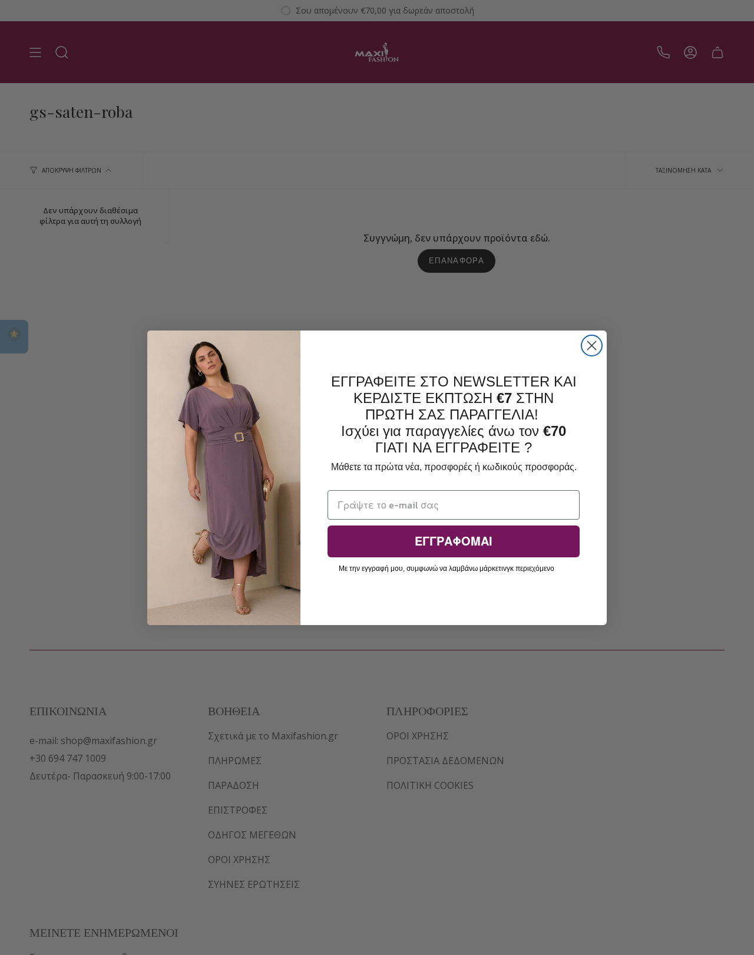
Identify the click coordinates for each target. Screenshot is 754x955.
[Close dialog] (591, 345)
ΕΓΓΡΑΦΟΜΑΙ (453, 541)
